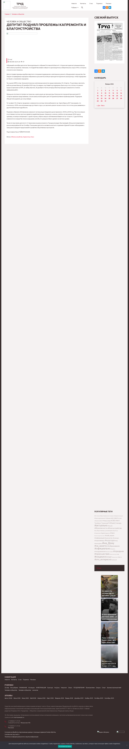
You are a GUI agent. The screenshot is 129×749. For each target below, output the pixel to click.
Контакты (14, 679)
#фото (120, 557)
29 (98, 101)
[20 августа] (109, 42)
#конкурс (116, 538)
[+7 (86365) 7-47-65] (6, 721)
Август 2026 (8, 698)
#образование (114, 546)
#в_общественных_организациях (103, 530)
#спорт (108, 556)
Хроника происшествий (114, 687)
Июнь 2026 (25, 698)
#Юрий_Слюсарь (115, 523)
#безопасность (100, 528)
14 (121, 93)
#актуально (101, 525)
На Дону (57, 687)
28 (121, 98)
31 (105, 101)
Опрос (70, 687)
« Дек (98, 105)
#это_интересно (102, 559)
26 (113, 98)
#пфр (118, 554)
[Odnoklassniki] (107, 7)
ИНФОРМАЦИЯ (41, 687)
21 (121, 95)
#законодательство (99, 535)
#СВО (113, 521)
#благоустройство (17, 137)
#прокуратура (113, 554)
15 (97, 95)
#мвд (116, 540)
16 (101, 95)
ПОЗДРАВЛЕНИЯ (78, 687)
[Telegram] (110, 7)
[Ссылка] (6, 5)
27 (117, 98)
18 (109, 95)
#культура (109, 540)
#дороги (107, 533)
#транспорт (115, 557)
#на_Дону (108, 542)
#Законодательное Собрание (102, 518)
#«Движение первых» (108, 515)
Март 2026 (50, 698)
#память (112, 549)
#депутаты (26, 137)
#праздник (118, 551)
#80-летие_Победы (98, 515)
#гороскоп (97, 533)
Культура (50, 687)
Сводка (98, 687)
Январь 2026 (69, 698)
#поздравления (99, 551)
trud (10, 59)
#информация (99, 538)
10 (105, 93)
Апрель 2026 (41, 698)
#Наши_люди (106, 520)
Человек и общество (25, 690)
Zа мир (7, 687)
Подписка (26, 679)
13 (117, 93)
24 (105, 98)
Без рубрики (14, 687)
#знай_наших (109, 535)
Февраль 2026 (59, 698)
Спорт (104, 687)
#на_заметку (101, 545)
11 (109, 93)
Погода (98, 568)
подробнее (44, 743)
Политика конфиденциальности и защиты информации (21, 736)
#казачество (109, 538)
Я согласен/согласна (65, 746)
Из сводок (31, 687)
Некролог (64, 687)
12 (113, 93)
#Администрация (118, 515)
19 (113, 95)
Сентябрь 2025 (109, 698)
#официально (102, 548)
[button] (75, 7)
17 (105, 95)
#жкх (32, 137)
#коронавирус (99, 540)
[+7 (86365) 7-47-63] (6, 726)
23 (101, 98)
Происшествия (90, 687)
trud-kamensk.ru (19, 717)
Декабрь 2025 (78, 698)
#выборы (115, 530)
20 (117, 95)
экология (35, 690)
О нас (20, 679)
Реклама (33, 679)
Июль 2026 (17, 698)
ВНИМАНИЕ (23, 687)
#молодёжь (98, 543)
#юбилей (114, 560)
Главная (7, 14)
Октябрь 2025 (98, 698)
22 (98, 98)
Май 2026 (33, 698)
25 (109, 98)
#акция (110, 526)
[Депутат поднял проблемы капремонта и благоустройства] (22, 34)
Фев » (103, 105)
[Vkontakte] (104, 7)
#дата (103, 533)
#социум (99, 556)
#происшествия (101, 554)
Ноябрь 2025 (89, 698)
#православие (109, 551)
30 (101, 101)
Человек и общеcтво (18, 14)
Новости (7, 679)
